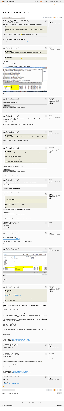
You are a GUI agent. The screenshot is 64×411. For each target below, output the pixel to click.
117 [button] (59, 17)
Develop (56, 1)
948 (52, 22)
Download (36, 1)
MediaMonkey (10, 1)
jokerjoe (50, 115)
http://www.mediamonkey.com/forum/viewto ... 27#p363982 (25, 163)
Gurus (10, 14)
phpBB (28, 402)
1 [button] (50, 17)
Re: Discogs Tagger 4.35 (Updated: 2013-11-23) (16, 21)
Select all (7, 184)
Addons (51, 1)
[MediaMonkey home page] (3, 2)
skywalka (50, 47)
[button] (60, 1)
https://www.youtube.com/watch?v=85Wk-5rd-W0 (22, 42)
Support (46, 1)
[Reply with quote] (46, 21)
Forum (41, 1)
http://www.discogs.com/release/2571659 (11, 238)
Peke (8, 14)
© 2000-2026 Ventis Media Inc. (7, 405)
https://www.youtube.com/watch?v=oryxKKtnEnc (20, 41)
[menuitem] (9, 5)
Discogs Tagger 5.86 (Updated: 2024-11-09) (16, 12)
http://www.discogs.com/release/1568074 (11, 383)
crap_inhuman (51, 20)
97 (51, 48)
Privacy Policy (59, 405)
